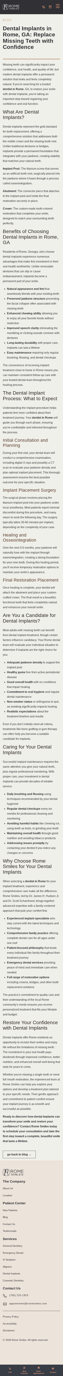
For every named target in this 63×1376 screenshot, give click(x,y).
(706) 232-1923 (18, 1295)
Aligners (7, 1266)
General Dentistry (12, 1245)
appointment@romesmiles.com (28, 1303)
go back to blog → (19, 1154)
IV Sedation (9, 1259)
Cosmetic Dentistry (13, 1280)
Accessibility (10, 1323)
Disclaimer (9, 1330)
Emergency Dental (13, 1252)
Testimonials (9, 1231)
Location (7, 1195)
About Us (8, 1188)
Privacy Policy (11, 1316)
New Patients (10, 1210)
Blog (7, 20)
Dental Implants (11, 1273)
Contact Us (9, 1224)
